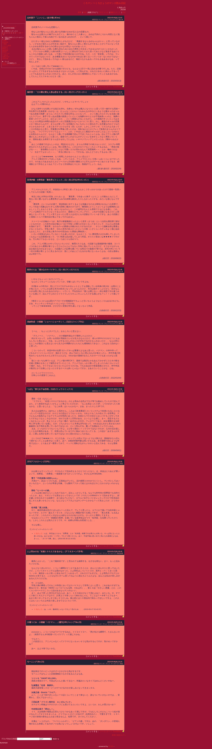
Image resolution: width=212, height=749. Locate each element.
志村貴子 (5, 47)
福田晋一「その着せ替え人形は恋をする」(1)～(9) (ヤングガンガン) (56, 92)
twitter (4, 63)
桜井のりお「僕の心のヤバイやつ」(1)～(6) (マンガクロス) (53, 270)
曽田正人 (5, 49)
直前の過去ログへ (119, 735)
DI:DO (110, 746)
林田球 (4, 52)
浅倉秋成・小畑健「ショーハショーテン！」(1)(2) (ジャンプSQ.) (55, 322)
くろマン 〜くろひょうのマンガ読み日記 (104, 3)
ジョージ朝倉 (6, 45)
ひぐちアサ (6, 53)
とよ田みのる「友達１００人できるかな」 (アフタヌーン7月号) (55, 551)
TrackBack (117, 87)
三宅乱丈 (5, 55)
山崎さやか (6, 57)
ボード (109, 87)
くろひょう (38, 533)
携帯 (79, 12)
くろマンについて (10, 26)
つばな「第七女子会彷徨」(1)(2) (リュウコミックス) (50, 389)
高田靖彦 (5, 50)
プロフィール (103, 12)
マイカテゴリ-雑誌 (117, 463)
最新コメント (115, 12)
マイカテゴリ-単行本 (116, 19)
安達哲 (4, 40)
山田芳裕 (5, 58)
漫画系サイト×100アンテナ (11, 65)
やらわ (17, 33)
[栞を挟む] (123, 87)
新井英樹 (5, 42)
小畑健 (4, 44)
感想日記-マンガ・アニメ (100, 19)
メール (103, 87)
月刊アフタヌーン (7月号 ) (38, 462)
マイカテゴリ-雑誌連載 (115, 553)
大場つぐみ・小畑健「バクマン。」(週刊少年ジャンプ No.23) (54, 622)
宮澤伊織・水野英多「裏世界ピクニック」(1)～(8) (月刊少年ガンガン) (57, 180)
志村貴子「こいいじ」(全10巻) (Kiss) (43, 18)
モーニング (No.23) (35, 662)
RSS (84, 12)
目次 (124, 12)
